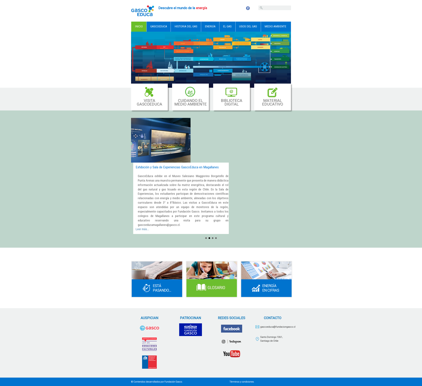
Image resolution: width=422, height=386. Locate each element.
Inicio (139, 26)
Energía (210, 26)
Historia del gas (186, 26)
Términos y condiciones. (241, 381)
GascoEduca (158, 26)
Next (286, 59)
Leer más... (142, 229)
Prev (135, 59)
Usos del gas (248, 26)
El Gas (227, 26)
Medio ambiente (275, 26)
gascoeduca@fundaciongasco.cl (277, 326)
